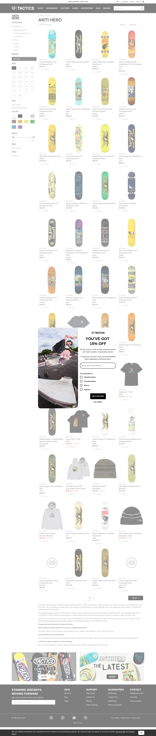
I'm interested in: (86, 373)
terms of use (120, 732)
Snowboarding (90, 381)
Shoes (86, 385)
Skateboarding (90, 377)
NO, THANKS (98, 402)
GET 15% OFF (98, 396)
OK (141, 733)
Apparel (87, 389)
